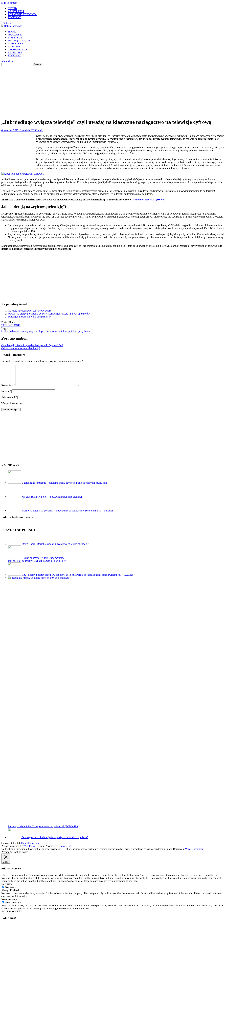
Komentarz (8, 385)
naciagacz (41, 331)
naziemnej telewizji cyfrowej (148, 199)
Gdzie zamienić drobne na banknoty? (20, 348)
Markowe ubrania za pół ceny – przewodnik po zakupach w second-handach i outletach (67, 510)
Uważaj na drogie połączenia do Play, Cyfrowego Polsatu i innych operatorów (49, 313)
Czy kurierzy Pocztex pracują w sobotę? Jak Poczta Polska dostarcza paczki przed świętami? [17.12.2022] (77, 574)
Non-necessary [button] (9, 899)
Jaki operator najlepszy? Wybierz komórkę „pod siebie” (37, 560)
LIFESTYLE (15, 37)
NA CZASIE (15, 34)
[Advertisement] (113, 89)
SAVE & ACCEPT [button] (11, 911)
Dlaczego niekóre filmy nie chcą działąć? (29, 316)
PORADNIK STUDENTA (22, 14)
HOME (12, 31)
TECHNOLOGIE (17, 49)
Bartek (39, 130)
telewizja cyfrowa (80, 331)
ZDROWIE (14, 46)
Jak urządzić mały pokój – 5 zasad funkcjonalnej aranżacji (52, 496)
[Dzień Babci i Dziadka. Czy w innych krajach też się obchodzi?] (15, 543)
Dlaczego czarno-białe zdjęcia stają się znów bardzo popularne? (55, 837)
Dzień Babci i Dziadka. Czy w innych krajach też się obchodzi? (55, 543)
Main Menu (7, 61)
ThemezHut (64, 846)
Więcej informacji (194, 849)
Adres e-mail (9, 397)
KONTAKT (14, 17)
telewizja (65, 331)
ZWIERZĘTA (15, 43)
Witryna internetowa (12, 403)
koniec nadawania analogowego (18, 331)
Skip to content (9, 2)
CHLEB (12, 8)
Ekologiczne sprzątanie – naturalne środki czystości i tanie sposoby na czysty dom (64, 482)
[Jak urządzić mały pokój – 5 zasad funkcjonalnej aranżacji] (15, 496)
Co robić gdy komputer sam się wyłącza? (29, 310)
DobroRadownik (30, 843)
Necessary (10, 887)
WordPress (29, 846)
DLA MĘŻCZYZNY (19, 40)
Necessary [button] (6, 884)
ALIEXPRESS (16, 11)
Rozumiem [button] (178, 849)
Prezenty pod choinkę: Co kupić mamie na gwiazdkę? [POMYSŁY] (43, 826)
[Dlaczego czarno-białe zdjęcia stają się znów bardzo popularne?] (15, 837)
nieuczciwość (53, 331)
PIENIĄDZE (15, 52)
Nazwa (6, 391)
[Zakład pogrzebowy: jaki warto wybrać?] (15, 557)
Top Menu (6, 23)
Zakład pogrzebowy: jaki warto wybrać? (43, 557)
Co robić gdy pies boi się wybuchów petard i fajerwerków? (32, 345)
